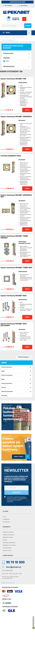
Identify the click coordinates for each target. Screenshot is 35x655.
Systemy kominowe (6, 367)
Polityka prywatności (8, 534)
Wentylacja (4, 395)
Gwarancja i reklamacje (9, 542)
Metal (2, 379)
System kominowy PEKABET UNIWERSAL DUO (16, 196)
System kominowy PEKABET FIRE (13, 79)
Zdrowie (3, 387)
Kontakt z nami (7, 550)
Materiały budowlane (7, 391)
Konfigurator (6, 519)
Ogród (3, 371)
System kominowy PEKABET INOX (14, 296)
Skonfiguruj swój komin (17, 2)
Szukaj (27, 26)
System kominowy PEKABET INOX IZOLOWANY (14, 325)
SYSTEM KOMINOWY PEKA (11, 156)
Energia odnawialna (6, 383)
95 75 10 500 (15, 562)
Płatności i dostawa (8, 532)
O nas (4, 516)
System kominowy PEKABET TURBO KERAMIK (14, 237)
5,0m (7, 61)
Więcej (27, 110)
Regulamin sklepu (8, 537)
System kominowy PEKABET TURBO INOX (16, 268)
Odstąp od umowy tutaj (7, 583)
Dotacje (5, 540)
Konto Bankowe (7, 548)
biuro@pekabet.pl (13, 567)
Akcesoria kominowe (6, 375)
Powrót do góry (24, 357)
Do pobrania (6, 522)
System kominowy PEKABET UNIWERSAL (16, 117)
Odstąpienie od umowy (9, 545)
